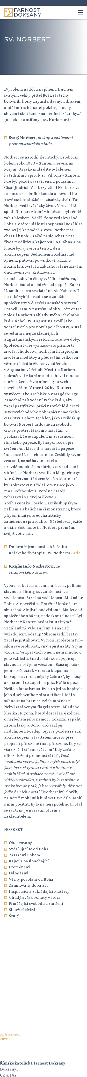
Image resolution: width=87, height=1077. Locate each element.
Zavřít (5, 1039)
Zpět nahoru (10, 1034)
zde (77, 552)
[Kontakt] (61, 12)
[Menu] (80, 12)
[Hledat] (69, 12)
